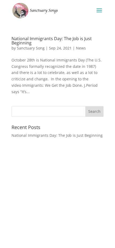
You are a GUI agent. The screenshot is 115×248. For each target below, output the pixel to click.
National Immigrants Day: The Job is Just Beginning (51, 41)
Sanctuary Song (31, 48)
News (81, 48)
